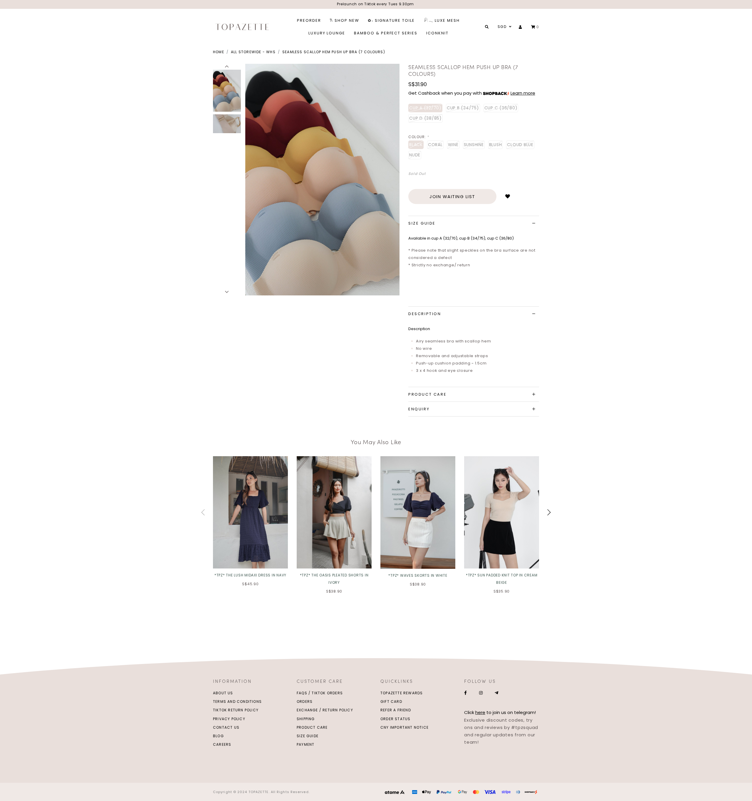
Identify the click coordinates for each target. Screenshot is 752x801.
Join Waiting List (452, 196)
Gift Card (391, 701)
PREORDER (309, 20)
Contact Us (226, 727)
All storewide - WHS (253, 51)
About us (223, 692)
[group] (227, 90)
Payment (305, 744)
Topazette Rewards (401, 692)
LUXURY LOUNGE (326, 33)
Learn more (523, 93)
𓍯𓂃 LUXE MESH (442, 20)
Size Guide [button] (422, 223)
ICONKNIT (437, 33)
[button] (227, 67)
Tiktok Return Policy (235, 710)
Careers (222, 744)
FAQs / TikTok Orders (320, 692)
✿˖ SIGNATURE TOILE (391, 20)
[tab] (473, 223)
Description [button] (424, 314)
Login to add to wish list (507, 196)
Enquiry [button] (418, 409)
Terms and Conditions (237, 701)
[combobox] (504, 27)
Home (218, 51)
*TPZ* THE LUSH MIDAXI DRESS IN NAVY (250, 575)
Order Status (395, 718)
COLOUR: (418, 136)
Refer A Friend (395, 710)
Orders (305, 701)
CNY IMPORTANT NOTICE (404, 727)
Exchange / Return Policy (325, 710)
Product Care (312, 727)
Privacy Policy (229, 718)
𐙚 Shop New (344, 20)
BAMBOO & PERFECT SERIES (385, 33)
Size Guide (307, 735)
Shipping (306, 718)
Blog (218, 735)
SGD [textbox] (502, 26)
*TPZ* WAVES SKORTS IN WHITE (417, 575)
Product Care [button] (427, 394)
